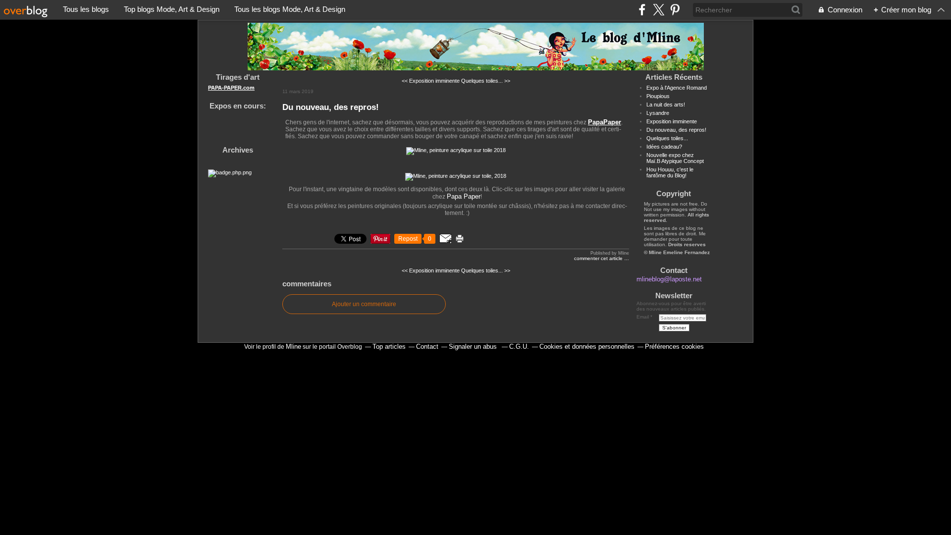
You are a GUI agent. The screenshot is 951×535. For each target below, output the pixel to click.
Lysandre (657, 113)
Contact (427, 346)
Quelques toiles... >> (485, 81)
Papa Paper (463, 196)
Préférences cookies (674, 346)
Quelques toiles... (667, 138)
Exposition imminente (671, 121)
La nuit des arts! (665, 104)
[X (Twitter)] (658, 9)
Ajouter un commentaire (364, 304)
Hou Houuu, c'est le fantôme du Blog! (669, 172)
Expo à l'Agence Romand (676, 88)
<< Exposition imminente (431, 81)
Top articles (389, 346)
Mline (293, 346)
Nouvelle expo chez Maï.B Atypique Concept (675, 158)
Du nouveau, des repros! (330, 107)
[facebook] (642, 9)
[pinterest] (675, 9)
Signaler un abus (474, 346)
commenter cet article (599, 258)
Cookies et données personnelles (586, 346)
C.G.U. (519, 346)
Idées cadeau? (664, 147)
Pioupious (658, 96)
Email (642, 317)
